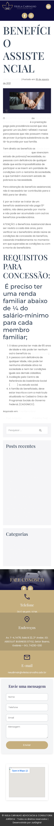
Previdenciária (27, 411)
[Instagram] (31, 16)
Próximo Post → (42, 418)
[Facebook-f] (24, 16)
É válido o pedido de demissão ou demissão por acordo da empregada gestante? (25, 481)
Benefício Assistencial (18, 118)
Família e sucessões (17, 549)
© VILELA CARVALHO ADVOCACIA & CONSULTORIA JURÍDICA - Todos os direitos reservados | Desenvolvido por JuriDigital (27, 819)
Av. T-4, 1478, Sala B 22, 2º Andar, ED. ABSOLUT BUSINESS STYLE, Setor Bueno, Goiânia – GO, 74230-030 (27, 641)
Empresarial (13, 545)
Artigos (10, 541)
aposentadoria (40, 353)
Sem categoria (14, 557)
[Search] (40, 430)
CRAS (14, 384)
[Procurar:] (27, 430)
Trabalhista (13, 561)
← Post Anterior (12, 418)
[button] (48, 6)
